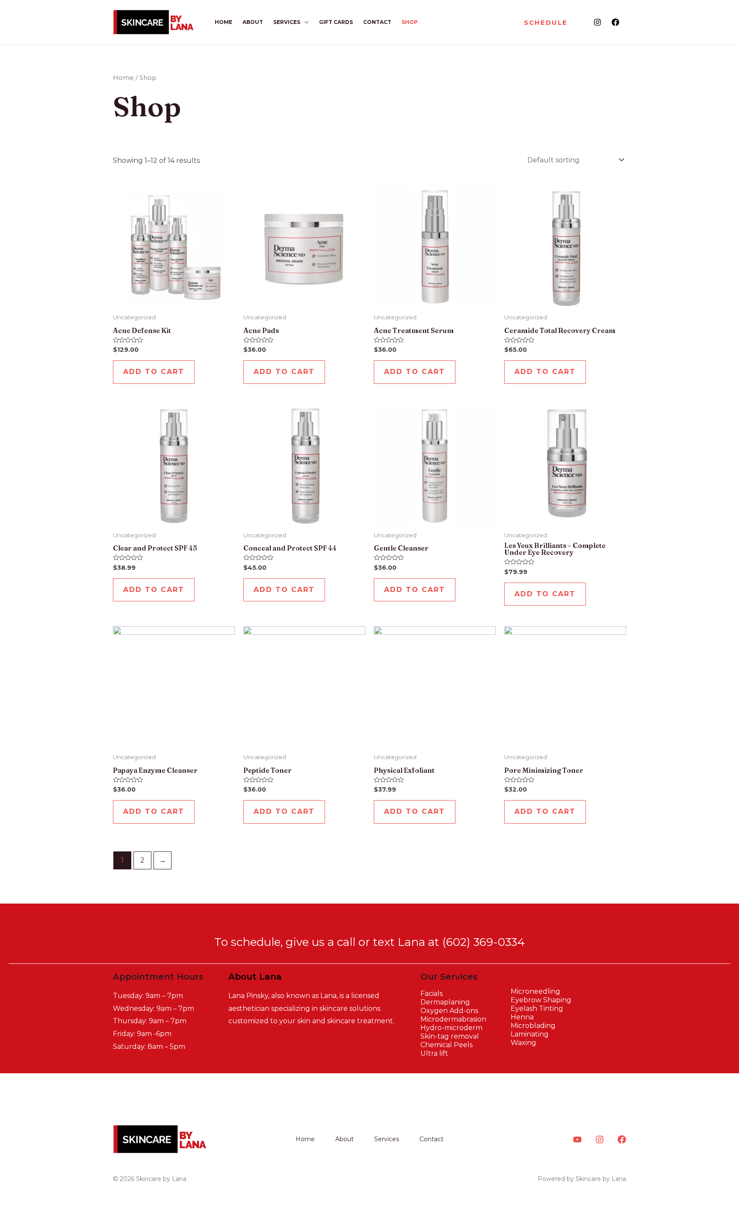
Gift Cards (336, 22)
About (252, 22)
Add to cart (153, 372)
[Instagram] (597, 22)
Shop (410, 22)
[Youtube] (577, 1139)
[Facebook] (615, 22)
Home (223, 22)
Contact (377, 22)
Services (286, 22)
